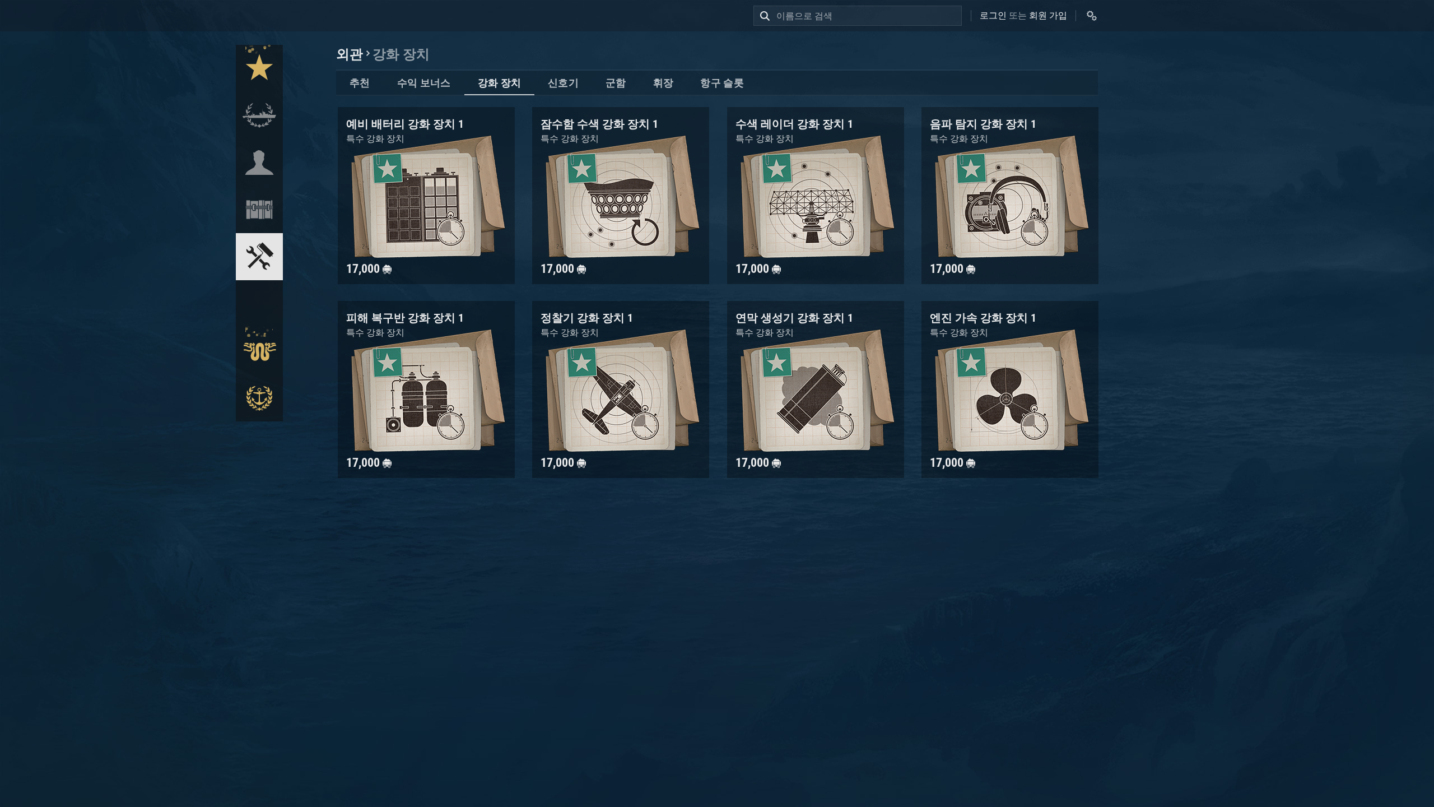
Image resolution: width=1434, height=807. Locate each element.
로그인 (993, 15)
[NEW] (259, 68)
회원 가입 (1048, 15)
